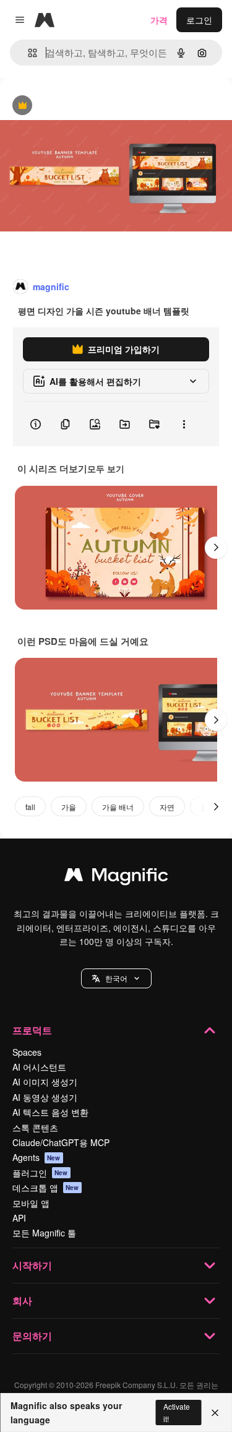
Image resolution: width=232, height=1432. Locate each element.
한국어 (116, 978)
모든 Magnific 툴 (44, 1233)
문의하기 (32, 1336)
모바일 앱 (30, 1203)
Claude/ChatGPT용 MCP (61, 1142)
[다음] (216, 548)
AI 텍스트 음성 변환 (50, 1112)
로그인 (199, 20)
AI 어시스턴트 (39, 1067)
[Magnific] (116, 877)
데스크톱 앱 (45, 1187)
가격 (159, 20)
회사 (22, 1300)
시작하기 (32, 1265)
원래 (71, 106)
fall (30, 806)
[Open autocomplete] (28, 53)
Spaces (26, 1052)
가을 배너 (118, 806)
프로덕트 (32, 1030)
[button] (116, 978)
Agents (36, 1157)
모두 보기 (105, 468)
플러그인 (40, 1173)
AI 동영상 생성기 (44, 1097)
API (19, 1218)
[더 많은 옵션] (183, 424)
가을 (68, 806)
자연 (167, 806)
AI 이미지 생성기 (44, 1082)
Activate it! (176, 1412)
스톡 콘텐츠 (35, 1127)
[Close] (214, 1412)
